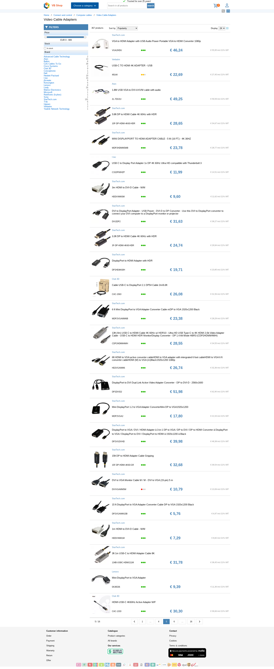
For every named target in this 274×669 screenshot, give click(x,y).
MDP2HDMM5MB (120, 148)
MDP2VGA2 (117, 416)
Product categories (116, 636)
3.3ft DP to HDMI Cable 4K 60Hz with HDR (134, 236)
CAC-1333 (116, 611)
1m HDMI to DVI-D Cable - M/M (128, 529)
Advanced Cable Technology (57, 56)
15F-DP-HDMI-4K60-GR (123, 465)
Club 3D (47, 68)
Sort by (112, 28)
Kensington (49, 83)
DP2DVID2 (117, 392)
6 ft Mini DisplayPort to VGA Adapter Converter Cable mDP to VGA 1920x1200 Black (156, 309)
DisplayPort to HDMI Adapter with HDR (132, 260)
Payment (50, 641)
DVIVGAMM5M (119, 489)
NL (223, 11)
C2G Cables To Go (52, 64)
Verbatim (48, 106)
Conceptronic (50, 71)
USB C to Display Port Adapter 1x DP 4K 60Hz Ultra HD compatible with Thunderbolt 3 (157, 163)
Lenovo (47, 85)
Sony (46, 97)
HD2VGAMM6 (118, 368)
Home (46, 15)
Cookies (173, 641)
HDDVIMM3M (118, 196)
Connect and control (63, 15)
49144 (114, 74)
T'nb (46, 102)
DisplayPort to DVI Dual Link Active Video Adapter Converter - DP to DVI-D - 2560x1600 (157, 382)
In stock (50, 48)
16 (191, 621)
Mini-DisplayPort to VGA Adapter (129, 577)
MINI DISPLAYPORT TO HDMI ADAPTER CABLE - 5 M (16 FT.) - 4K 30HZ (151, 138)
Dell (45, 73)
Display (214, 28)
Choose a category (84, 5)
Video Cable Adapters (106, 15)
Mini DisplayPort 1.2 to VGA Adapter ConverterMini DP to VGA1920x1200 (150, 407)
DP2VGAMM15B (119, 514)
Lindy (46, 87)
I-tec (46, 78)
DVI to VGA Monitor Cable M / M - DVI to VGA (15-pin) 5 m (142, 480)
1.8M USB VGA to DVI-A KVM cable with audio (136, 90)
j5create (47, 80)
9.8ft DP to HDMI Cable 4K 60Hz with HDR (134, 114)
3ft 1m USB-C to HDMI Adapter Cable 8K (133, 553)
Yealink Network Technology (57, 109)
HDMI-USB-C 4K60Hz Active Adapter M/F (134, 602)
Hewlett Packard (51, 75)
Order (48, 636)
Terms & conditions (178, 645)
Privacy (172, 636)
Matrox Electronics (52, 90)
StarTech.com (50, 99)
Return (49, 655)
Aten (46, 59)
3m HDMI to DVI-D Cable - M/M (128, 187)
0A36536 (116, 587)
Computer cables (84, 15)
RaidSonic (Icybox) (52, 94)
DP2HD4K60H (118, 270)
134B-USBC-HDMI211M (123, 562)
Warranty (50, 650)
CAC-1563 (116, 294)
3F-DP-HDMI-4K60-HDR (123, 245)
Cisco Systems (51, 66)
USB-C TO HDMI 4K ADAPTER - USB (132, 65)
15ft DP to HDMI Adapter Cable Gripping (133, 455)
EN (228, 11)
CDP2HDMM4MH (120, 343)
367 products (97, 28)
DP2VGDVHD (118, 441)
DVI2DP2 (116, 221)
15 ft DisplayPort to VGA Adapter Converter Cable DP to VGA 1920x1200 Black (153, 504)
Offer (48, 660)
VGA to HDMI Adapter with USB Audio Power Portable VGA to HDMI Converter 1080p (156, 41)
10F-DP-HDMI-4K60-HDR (123, 123)
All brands (112, 641)
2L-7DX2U (116, 99)
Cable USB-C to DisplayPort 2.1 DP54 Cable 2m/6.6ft (139, 285)
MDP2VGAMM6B (120, 318)
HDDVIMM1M (118, 538)
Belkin (46, 61)
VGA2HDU (117, 50)
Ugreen (47, 104)
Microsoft (48, 92)
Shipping (50, 645)
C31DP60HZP (118, 172)
